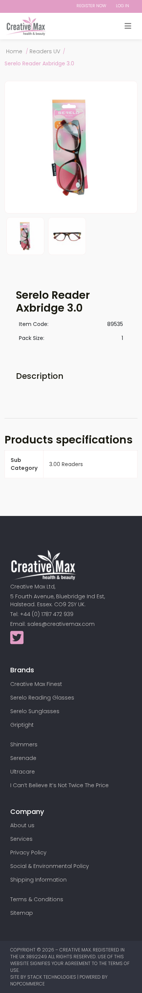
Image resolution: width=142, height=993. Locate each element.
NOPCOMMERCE (27, 984)
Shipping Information (38, 879)
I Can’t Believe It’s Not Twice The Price (59, 785)
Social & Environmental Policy (49, 866)
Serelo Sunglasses (34, 711)
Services (21, 839)
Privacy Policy (28, 852)
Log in (122, 6)
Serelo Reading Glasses (42, 697)
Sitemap (21, 913)
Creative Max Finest (36, 684)
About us (22, 825)
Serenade (23, 758)
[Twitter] (16, 641)
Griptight (22, 725)
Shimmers (23, 744)
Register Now (91, 6)
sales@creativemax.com (61, 624)
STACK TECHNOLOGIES (52, 977)
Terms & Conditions (36, 899)
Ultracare (22, 771)
